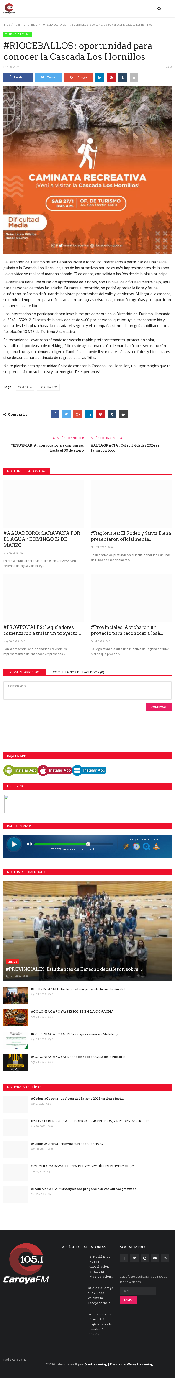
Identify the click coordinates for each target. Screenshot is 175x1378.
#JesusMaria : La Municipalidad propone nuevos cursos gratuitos (83, 1189)
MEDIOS (12, 961)
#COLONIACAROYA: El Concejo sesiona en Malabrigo (75, 1034)
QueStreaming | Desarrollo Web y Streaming (118, 1364)
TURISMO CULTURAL (53, 24)
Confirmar (159, 707)
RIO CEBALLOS (48, 387)
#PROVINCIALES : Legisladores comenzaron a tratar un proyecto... (42, 630)
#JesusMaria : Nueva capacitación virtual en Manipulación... (101, 1266)
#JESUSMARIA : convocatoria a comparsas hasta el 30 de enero (47, 448)
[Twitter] (66, 414)
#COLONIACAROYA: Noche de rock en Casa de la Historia (78, 1056)
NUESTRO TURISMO (26, 24)
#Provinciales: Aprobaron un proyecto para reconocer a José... (127, 630)
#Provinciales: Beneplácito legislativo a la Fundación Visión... (100, 1324)
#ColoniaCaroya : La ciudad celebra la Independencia (100, 1295)
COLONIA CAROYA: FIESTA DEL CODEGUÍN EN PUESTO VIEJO (82, 1166)
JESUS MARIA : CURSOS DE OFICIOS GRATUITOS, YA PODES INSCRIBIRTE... (92, 1121)
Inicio (6, 24)
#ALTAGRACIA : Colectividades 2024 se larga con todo (125, 448)
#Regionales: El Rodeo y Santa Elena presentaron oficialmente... (131, 536)
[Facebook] (55, 414)
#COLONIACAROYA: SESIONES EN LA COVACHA (72, 1011)
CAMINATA (25, 387)
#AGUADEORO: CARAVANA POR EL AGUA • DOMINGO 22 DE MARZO (41, 539)
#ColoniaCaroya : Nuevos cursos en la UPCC (67, 1143)
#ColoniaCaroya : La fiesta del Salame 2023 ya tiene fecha (77, 1098)
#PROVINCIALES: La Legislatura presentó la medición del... (79, 989)
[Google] (77, 414)
